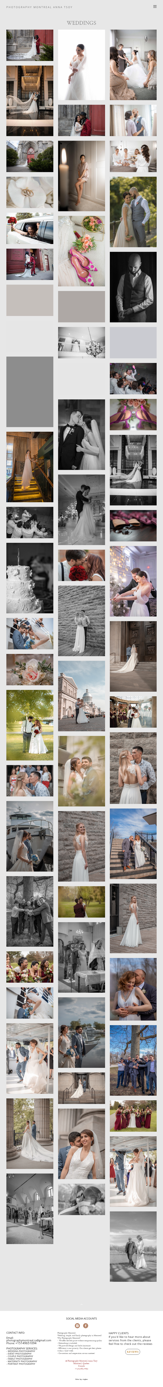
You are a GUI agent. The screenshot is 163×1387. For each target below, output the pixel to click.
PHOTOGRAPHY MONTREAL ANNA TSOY (39, 7)
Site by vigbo (81, 1379)
